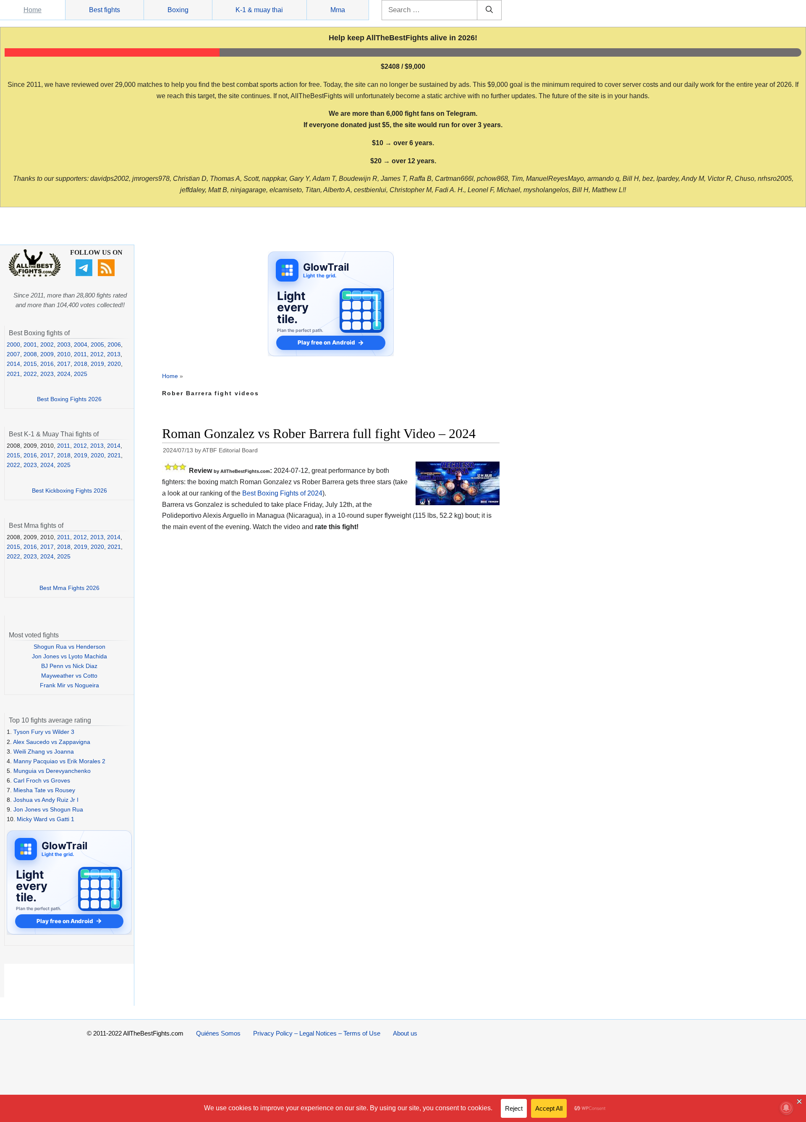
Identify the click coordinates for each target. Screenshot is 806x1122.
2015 (30, 363)
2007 (13, 354)
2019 (97, 363)
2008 (30, 354)
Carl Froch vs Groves (41, 780)
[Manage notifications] (786, 1107)
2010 (64, 354)
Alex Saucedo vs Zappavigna (51, 741)
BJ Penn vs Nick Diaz (69, 666)
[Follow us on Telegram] (85, 274)
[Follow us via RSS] (107, 274)
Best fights (104, 9)
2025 (80, 374)
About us (405, 1033)
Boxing (177, 9)
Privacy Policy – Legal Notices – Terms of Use (316, 1033)
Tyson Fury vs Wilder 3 (43, 731)
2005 (97, 344)
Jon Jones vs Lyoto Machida (69, 656)
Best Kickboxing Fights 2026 (69, 490)
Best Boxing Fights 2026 (69, 399)
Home (33, 9)
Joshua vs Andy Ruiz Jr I (46, 799)
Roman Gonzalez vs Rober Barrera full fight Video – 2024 (319, 433)
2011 (80, 354)
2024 (64, 374)
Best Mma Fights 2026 (69, 587)
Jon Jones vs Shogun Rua (48, 809)
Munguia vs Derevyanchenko (52, 770)
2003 (64, 344)
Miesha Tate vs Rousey (44, 790)
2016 (47, 363)
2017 (64, 363)
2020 (114, 363)
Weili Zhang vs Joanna (43, 751)
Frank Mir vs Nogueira (69, 685)
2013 (113, 354)
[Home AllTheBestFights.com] (34, 274)
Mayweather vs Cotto (69, 675)
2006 (114, 344)
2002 (47, 344)
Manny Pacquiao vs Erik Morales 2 (59, 761)
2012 (97, 354)
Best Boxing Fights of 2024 (282, 493)
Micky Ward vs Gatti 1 (45, 819)
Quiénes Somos (218, 1033)
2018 (80, 363)
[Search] (489, 10)
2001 (30, 344)
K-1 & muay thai (259, 9)
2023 (47, 374)
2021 (13, 374)
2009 (47, 354)
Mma (337, 9)
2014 (13, 363)
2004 (80, 344)
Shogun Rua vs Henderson (69, 646)
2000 (13, 344)
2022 (30, 374)
